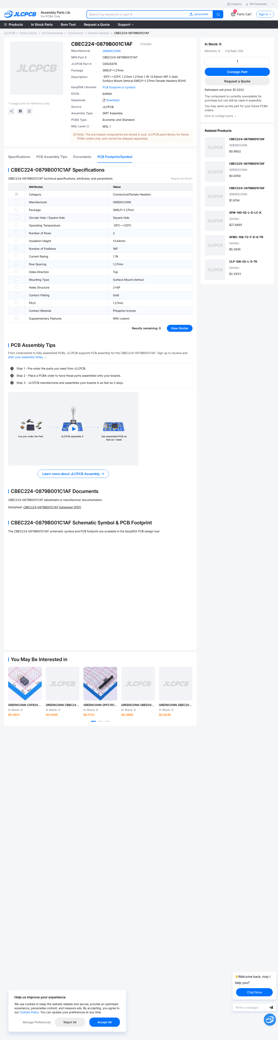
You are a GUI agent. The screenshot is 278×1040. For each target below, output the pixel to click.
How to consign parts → (221, 116)
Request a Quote (237, 81)
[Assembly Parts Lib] (20, 14)
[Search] (218, 14)
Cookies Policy (29, 1012)
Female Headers (98, 33)
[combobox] (135, 14)
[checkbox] (16, 194)
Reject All (70, 1022)
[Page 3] (107, 721)
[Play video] (73, 429)
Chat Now (254, 992)
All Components (52, 33)
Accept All (104, 1022)
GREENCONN (112, 51)
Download (112, 100)
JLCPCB (9, 33)
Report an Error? (182, 178)
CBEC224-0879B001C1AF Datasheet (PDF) (52, 507)
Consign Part (237, 72)
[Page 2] (100, 721)
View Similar (179, 328)
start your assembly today (25, 357)
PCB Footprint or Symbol (119, 87)
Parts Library (28, 33)
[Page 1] (93, 721)
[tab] (19, 157)
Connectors (75, 33)
